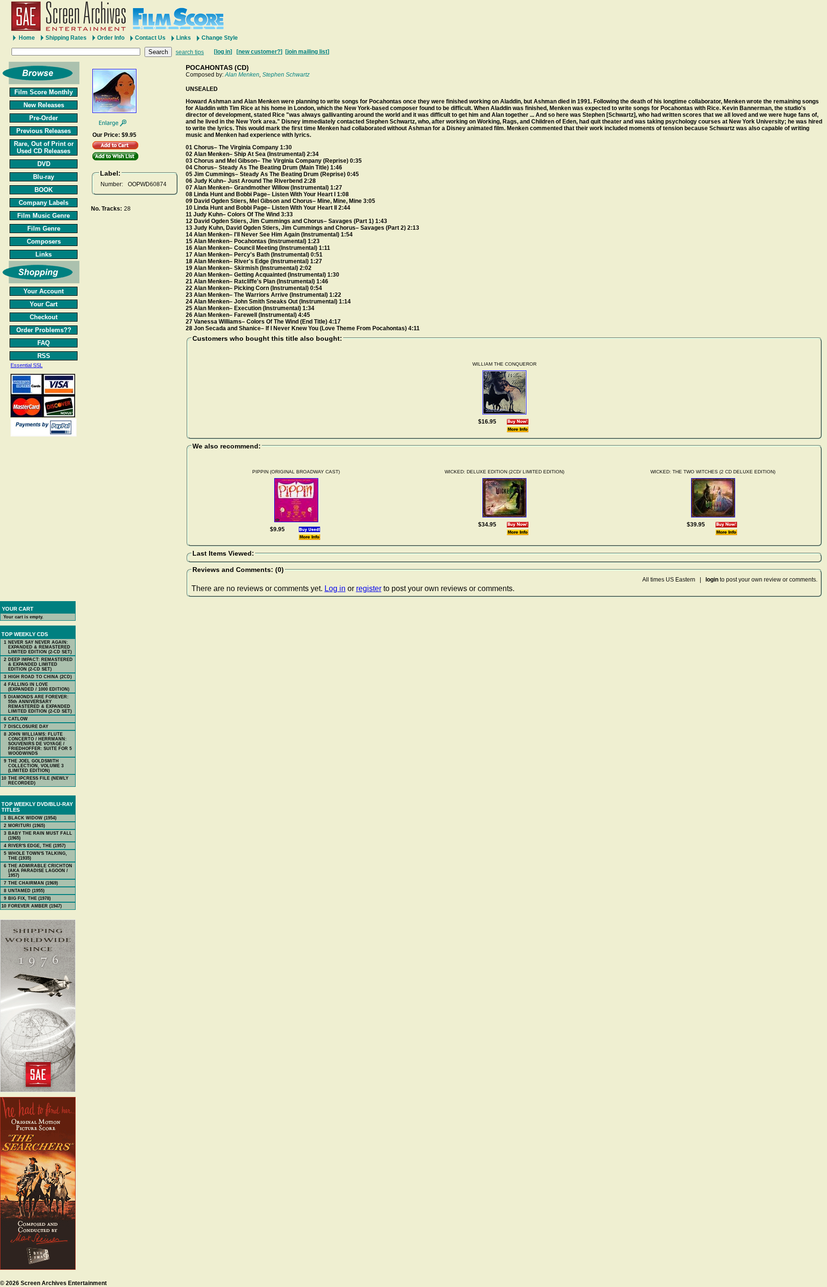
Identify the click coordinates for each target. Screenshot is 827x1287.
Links (183, 37)
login (711, 579)
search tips (190, 52)
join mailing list (307, 51)
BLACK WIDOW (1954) (32, 818)
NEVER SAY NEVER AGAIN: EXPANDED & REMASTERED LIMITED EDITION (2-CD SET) (40, 647)
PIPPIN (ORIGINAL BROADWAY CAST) (296, 471)
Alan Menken (242, 74)
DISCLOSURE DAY (28, 726)
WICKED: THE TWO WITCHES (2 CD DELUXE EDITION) (712, 471)
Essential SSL (27, 365)
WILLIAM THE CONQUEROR (504, 364)
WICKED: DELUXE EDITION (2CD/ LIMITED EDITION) (504, 471)
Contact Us (150, 37)
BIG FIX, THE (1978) (29, 898)
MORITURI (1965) (26, 825)
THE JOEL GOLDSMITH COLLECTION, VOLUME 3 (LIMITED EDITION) (36, 766)
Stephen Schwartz (286, 74)
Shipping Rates (66, 37)
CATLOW (18, 718)
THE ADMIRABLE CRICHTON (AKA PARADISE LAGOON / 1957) (40, 870)
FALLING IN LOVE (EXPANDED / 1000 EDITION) (38, 687)
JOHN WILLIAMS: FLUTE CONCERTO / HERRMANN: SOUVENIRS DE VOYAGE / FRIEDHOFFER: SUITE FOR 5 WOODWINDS (40, 744)
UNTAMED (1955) (26, 890)
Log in (335, 588)
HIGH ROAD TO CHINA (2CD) (40, 676)
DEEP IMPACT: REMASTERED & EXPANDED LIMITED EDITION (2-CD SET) (40, 664)
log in (223, 51)
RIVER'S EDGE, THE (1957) (37, 845)
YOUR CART (18, 609)
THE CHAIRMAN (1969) (33, 883)
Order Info (110, 37)
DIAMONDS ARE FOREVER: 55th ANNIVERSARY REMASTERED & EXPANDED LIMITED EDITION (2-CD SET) (40, 704)
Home (27, 37)
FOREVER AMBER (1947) (35, 906)
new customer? (259, 51)
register (368, 588)
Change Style (219, 37)
